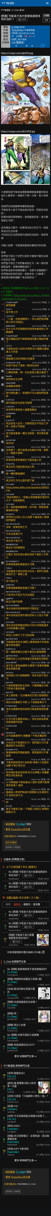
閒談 (17, 824)
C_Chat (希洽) (18, 10)
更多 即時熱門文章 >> (25, 1160)
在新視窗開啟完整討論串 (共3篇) (26, 952)
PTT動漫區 (5, 10)
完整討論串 (12, 897)
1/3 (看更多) (18, 42)
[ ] (12, 972)
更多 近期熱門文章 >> (25, 1056)
